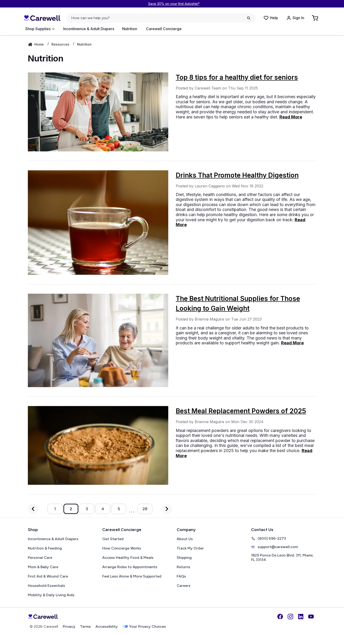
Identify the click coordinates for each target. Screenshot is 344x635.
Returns (183, 567)
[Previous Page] (33, 509)
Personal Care (40, 557)
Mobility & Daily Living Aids (51, 595)
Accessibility (106, 626)
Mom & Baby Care (43, 567)
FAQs (181, 576)
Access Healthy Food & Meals (128, 557)
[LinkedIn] (301, 616)
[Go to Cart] (315, 18)
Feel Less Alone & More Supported (131, 576)
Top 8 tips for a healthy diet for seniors (237, 77)
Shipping (184, 557)
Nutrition (129, 28)
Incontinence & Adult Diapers (88, 28)
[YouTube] (311, 616)
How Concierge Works (121, 548)
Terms (85, 626)
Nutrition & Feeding (45, 548)
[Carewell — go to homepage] (41, 18)
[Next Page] (167, 509)
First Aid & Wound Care (48, 576)
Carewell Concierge (164, 28)
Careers (183, 585)
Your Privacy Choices (147, 626)
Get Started (113, 539)
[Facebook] (280, 616)
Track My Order (190, 548)
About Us (185, 539)
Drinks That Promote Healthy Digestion (237, 175)
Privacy (69, 626)
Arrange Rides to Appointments (129, 567)
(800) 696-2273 (272, 538)
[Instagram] (290, 616)
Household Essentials (46, 585)
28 (145, 508)
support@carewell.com (278, 547)
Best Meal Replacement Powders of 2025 (241, 411)
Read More (290, 116)
